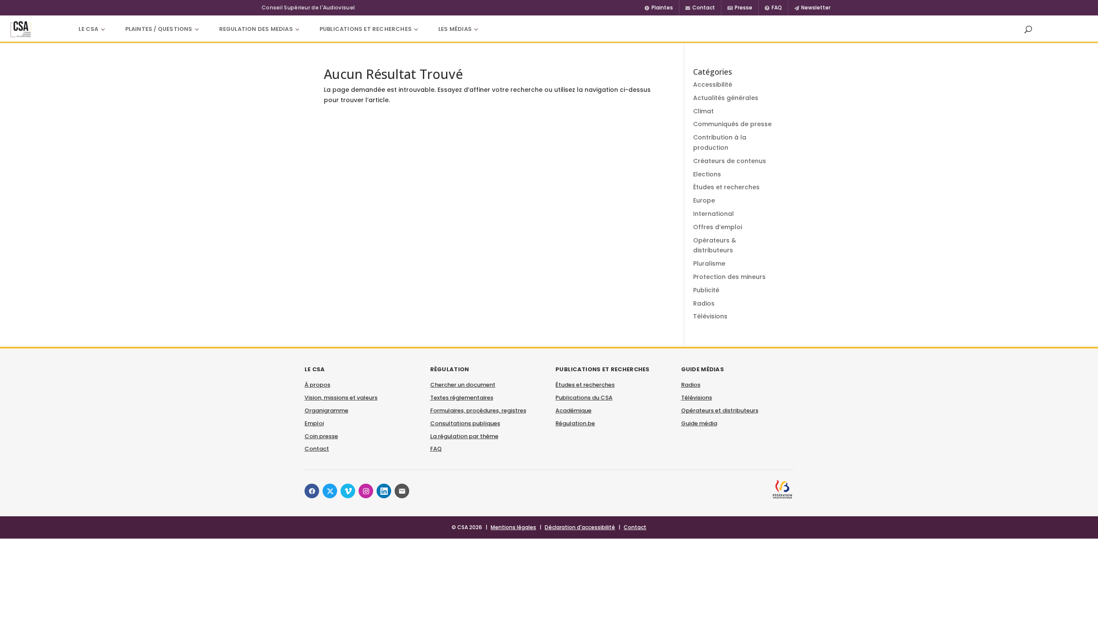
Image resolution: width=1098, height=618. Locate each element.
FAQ (436, 449)
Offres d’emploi (717, 227)
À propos (317, 385)
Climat (703, 111)
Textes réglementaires (461, 398)
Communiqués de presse (732, 124)
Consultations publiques (465, 423)
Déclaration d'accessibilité (580, 527)
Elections (707, 174)
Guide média (699, 423)
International (713, 213)
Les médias (455, 29)
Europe (704, 200)
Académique (573, 410)
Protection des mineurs (729, 277)
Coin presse (321, 436)
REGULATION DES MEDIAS (256, 29)
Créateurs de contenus (729, 161)
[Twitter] (330, 491)
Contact (317, 449)
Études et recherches (726, 187)
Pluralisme (709, 263)
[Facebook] (312, 491)
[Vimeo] (348, 491)
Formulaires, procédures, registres (478, 410)
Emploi (314, 423)
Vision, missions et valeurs (341, 398)
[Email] (402, 491)
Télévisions (710, 316)
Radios (704, 303)
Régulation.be (575, 423)
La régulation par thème (464, 436)
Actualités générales (725, 98)
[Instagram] (366, 491)
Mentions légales (513, 527)
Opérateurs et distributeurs (719, 410)
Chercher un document (462, 385)
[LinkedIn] (384, 491)
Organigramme (326, 410)
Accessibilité (712, 84)
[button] (1028, 29)
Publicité (706, 290)
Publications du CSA (583, 398)
